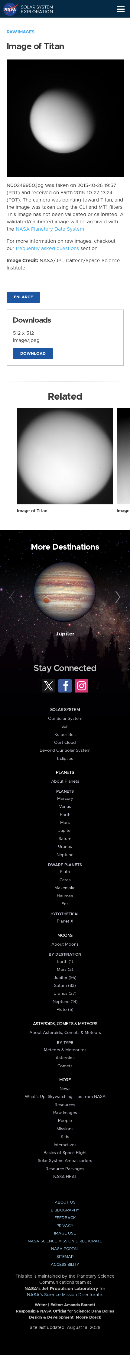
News (65, 1089)
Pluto (65, 872)
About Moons (65, 944)
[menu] (121, 9)
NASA (8, 9)
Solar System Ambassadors (65, 1161)
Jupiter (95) (65, 978)
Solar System (65, 710)
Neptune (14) (65, 1002)
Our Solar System (65, 718)
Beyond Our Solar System (65, 750)
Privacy (65, 1226)
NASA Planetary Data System (50, 229)
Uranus (65, 847)
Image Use (65, 1233)
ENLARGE (23, 297)
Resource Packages (65, 1169)
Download (33, 354)
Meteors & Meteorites (65, 1050)
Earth (65, 815)
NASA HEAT (65, 1177)
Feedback (65, 1218)
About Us (65, 1202)
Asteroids (65, 1058)
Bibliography (65, 1210)
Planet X (65, 921)
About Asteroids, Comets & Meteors (65, 1033)
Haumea (65, 896)
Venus (65, 807)
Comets (65, 1066)
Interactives (65, 1145)
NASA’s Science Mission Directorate (64, 1295)
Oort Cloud (65, 742)
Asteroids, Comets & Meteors (65, 1024)
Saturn (65, 839)
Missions (65, 1129)
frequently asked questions (47, 248)
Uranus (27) (65, 993)
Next (117, 597)
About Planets (65, 781)
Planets (65, 773)
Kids (65, 1137)
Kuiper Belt (65, 735)
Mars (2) (65, 969)
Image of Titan (32, 511)
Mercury (65, 799)
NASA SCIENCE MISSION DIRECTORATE (65, 1241)
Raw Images (20, 32)
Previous (13, 597)
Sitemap (65, 1257)
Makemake (65, 888)
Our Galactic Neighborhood (33, 23)
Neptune (65, 855)
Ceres (65, 880)
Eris (65, 904)
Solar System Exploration (33, 9)
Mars (65, 823)
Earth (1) (65, 962)
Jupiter (65, 634)
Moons (64, 935)
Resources (65, 1105)
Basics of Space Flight (65, 1153)
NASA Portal (65, 1249)
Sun (65, 726)
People (65, 1121)
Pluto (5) (65, 1010)
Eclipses (65, 759)
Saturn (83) (65, 986)
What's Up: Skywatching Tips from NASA (65, 1097)
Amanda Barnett (79, 1305)
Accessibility (65, 1265)
